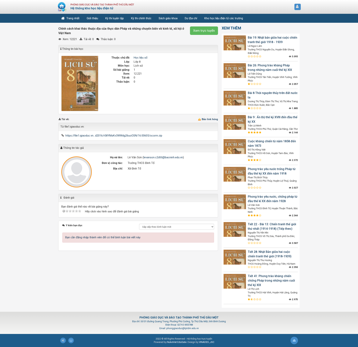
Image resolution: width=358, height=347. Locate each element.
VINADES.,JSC (206, 342)
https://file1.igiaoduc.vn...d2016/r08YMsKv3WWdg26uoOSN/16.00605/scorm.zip (113, 135)
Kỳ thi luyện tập (114, 18)
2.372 (294, 160)
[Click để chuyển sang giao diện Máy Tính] (71, 340)
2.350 (294, 267)
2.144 (294, 132)
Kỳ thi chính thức (141, 18)
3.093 (294, 56)
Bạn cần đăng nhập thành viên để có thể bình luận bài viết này (102, 237)
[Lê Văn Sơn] (76, 172)
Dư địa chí (191, 18)
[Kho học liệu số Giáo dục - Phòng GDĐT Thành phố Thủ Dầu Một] (62, 6)
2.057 (294, 84)
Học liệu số (140, 57)
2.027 (294, 187)
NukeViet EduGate (176, 342)
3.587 (294, 243)
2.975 (294, 299)
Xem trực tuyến (204, 30)
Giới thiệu (92, 18)
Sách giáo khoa (168, 18)
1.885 (294, 108)
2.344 (294, 215)
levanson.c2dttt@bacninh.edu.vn (163, 157)
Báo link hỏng (210, 119)
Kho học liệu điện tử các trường (223, 18)
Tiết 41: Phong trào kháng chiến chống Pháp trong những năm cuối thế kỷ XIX (271, 280)
